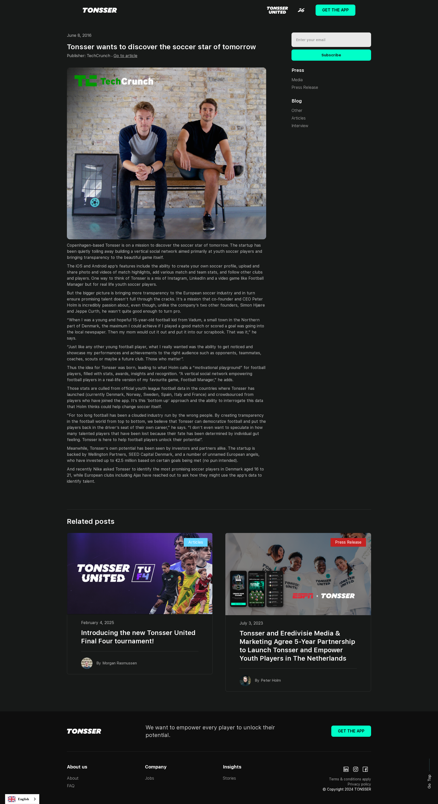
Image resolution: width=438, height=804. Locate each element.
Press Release (304, 87)
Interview (299, 125)
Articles (298, 118)
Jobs (149, 778)
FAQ (71, 785)
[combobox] (22, 799)
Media (297, 79)
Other (296, 110)
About (73, 778)
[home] (100, 10)
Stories (229, 778)
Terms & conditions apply (350, 779)
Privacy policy (359, 784)
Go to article (125, 55)
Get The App (335, 10)
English (23, 799)
